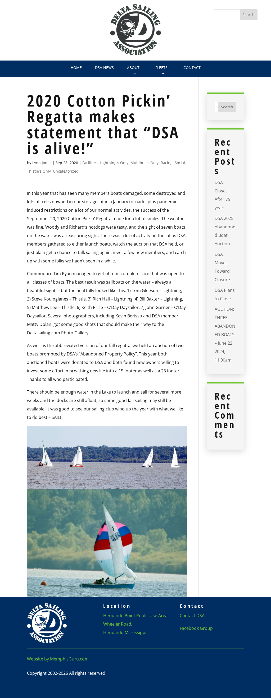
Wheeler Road (117, 624)
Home (76, 67)
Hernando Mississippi (124, 632)
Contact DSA (192, 615)
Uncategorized (66, 171)
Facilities (90, 162)
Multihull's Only (144, 162)
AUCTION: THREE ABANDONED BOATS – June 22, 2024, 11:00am (225, 334)
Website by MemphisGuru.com (58, 659)
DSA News (104, 67)
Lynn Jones (41, 162)
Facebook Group (196, 628)
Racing (167, 162)
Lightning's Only (114, 162)
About (133, 67)
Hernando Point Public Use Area (135, 615)
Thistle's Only (39, 171)
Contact (192, 67)
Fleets (161, 67)
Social (180, 162)
